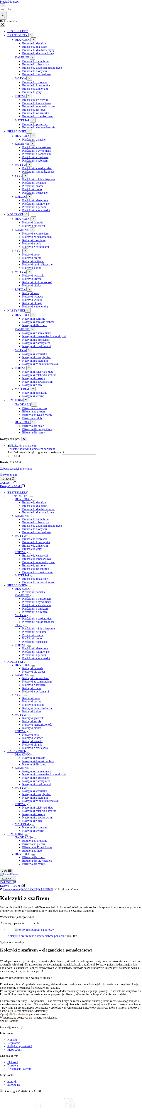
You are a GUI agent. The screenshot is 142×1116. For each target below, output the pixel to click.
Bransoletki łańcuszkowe (36, 558)
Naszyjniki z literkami (35, 797)
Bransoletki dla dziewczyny (38, 509)
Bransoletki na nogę (33, 565)
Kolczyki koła (30, 734)
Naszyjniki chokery (33, 814)
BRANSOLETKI (17, 495)
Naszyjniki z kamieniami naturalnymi (44, 774)
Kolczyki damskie (32, 668)
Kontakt (12, 1039)
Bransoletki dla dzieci (34, 505)
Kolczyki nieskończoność (37, 724)
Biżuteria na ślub (32, 850)
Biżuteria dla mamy (33, 863)
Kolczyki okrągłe (32, 744)
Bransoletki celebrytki (35, 555)
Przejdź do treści (9, 1)
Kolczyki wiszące (32, 737)
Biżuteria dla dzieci (33, 857)
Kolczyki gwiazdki (33, 718)
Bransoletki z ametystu (35, 519)
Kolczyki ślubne (31, 711)
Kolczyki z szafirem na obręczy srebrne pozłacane (36, 935)
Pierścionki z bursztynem (36, 598)
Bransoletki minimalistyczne (38, 562)
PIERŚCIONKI (16, 585)
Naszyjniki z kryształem (36, 777)
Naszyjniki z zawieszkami (37, 817)
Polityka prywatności (19, 1046)
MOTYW (20, 535)
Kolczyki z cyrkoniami (35, 691)
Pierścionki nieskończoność (38, 621)
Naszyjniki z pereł (32, 820)
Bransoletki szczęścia (34, 538)
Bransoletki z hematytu (35, 522)
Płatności (12, 1062)
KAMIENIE (22, 515)
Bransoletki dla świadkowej (38, 512)
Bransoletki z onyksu (34, 529)
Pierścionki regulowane (36, 651)
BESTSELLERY (17, 492)
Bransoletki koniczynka (36, 542)
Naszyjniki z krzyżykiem (36, 794)
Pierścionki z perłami (34, 655)
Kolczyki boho (31, 698)
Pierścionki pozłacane (35, 641)
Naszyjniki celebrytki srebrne (39, 810)
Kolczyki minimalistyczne (37, 708)
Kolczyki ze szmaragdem (37, 681)
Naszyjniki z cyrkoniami (36, 784)
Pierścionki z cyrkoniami (36, 602)
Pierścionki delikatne (34, 631)
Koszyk (11, 1081)
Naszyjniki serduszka (34, 791)
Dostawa (12, 1065)
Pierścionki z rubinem (35, 611)
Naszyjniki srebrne (33, 830)
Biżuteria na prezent (33, 844)
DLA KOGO (23, 499)
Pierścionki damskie (33, 592)
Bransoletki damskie (34, 502)
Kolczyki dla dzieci (33, 671)
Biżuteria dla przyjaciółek (37, 860)
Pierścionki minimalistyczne (38, 628)
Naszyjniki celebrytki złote (37, 807)
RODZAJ (20, 552)
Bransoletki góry (32, 548)
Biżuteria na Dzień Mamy (37, 847)
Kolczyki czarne (31, 701)
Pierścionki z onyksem (35, 608)
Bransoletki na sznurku (35, 568)
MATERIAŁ (22, 575)
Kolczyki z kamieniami (35, 678)
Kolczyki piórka (31, 728)
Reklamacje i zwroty (19, 1068)
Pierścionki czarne (32, 635)
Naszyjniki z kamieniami (36, 771)
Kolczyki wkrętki (32, 741)
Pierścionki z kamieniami (36, 605)
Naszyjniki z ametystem (36, 781)
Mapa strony (14, 1049)
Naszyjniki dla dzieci (34, 764)
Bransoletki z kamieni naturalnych (42, 525)
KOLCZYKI (15, 661)
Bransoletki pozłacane (35, 578)
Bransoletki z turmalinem (36, 532)
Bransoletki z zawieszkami (37, 572)
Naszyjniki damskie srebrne (38, 761)
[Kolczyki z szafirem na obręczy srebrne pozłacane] (34, 929)
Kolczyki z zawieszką (35, 747)
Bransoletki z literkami (35, 545)
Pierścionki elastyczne (35, 648)
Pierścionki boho (32, 638)
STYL (18, 625)
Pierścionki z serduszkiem (37, 618)
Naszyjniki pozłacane (34, 827)
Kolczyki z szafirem (33, 684)
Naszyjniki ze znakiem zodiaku (40, 800)
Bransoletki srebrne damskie (38, 582)
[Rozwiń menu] (31, 496)
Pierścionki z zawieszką (36, 658)
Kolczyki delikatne (33, 704)
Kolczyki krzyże (31, 721)
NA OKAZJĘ (23, 837)
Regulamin (13, 1043)
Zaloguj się (13, 1084)
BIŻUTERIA (15, 834)
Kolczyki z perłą (31, 688)
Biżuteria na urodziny (34, 840)
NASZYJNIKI (16, 751)
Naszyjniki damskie (33, 757)
